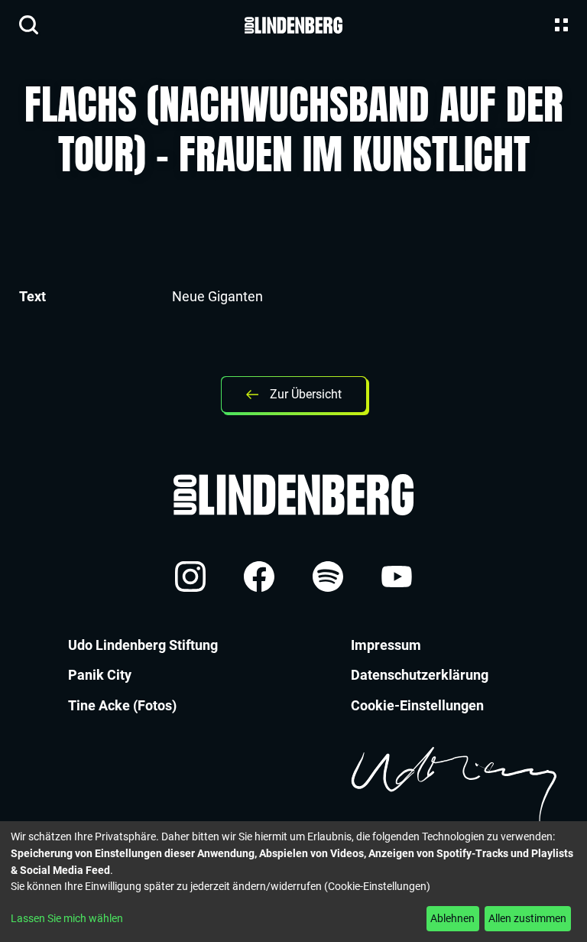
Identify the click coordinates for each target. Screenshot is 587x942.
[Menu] (558, 24)
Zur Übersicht (306, 394)
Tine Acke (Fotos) (122, 705)
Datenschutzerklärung (419, 675)
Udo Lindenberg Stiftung (143, 645)
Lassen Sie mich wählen (67, 918)
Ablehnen (452, 918)
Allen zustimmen (527, 918)
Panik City (99, 675)
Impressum (386, 645)
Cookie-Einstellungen (417, 705)
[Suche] (28, 24)
